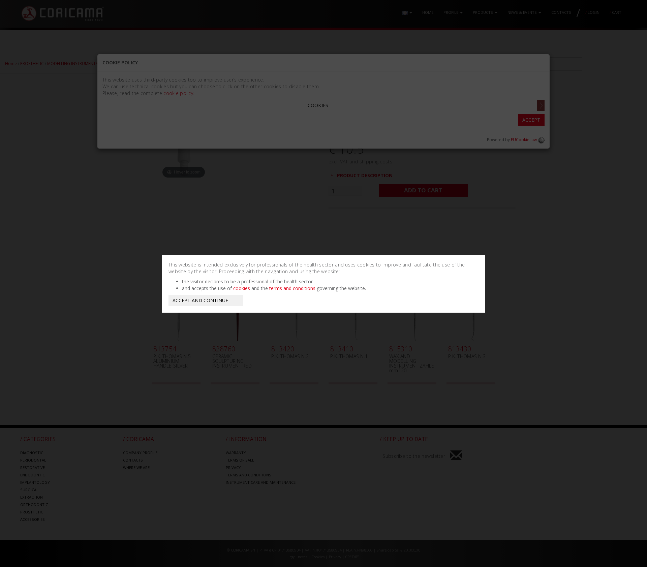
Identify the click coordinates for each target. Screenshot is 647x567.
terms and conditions (292, 288)
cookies (241, 288)
